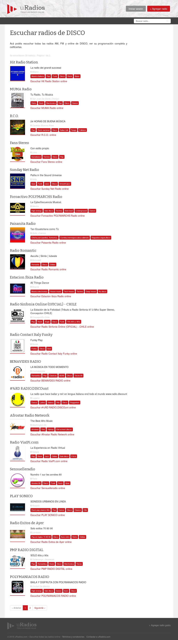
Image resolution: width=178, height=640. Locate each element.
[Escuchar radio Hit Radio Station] (17, 73)
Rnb (43, 429)
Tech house (69, 291)
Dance (75, 103)
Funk (55, 76)
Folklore (82, 130)
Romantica (36, 375)
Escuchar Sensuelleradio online (47, 488)
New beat (69, 210)
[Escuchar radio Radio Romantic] (17, 262)
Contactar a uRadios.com (98, 636)
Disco (62, 76)
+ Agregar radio (158, 8)
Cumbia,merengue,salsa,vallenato (74, 237)
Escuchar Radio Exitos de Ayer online (51, 542)
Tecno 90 (78, 375)
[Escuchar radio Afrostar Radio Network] (17, 426)
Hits (58, 402)
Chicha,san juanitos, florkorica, (44, 237)
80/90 (61, 375)
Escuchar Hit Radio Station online (48, 81)
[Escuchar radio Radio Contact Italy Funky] (17, 346)
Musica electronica (39, 291)
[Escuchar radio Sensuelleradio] (17, 480)
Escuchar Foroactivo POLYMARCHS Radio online (57, 215)
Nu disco (102, 291)
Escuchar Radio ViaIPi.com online (48, 461)
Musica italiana (37, 76)
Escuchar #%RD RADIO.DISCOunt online (53, 407)
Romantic (35, 264)
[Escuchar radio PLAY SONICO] (17, 507)
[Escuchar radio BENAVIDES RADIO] (17, 373)
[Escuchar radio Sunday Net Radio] (17, 181)
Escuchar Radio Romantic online (48, 269)
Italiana (51, 402)
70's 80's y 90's (73, 321)
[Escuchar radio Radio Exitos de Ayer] (17, 534)
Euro (66, 590)
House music (55, 291)
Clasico (78, 509)
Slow (67, 483)
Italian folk (64, 130)
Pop (48, 76)
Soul (33, 183)
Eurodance (36, 156)
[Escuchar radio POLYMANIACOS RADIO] (17, 588)
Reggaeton (74, 402)
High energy (36, 210)
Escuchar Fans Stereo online (46, 161)
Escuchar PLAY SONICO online (47, 515)
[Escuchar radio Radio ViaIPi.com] (17, 453)
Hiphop (51, 429)
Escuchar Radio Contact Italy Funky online (53, 353)
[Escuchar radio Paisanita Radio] (17, 235)
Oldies (52, 264)
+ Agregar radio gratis (160, 625)
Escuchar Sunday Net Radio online (49, 188)
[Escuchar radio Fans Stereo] (17, 154)
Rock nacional (44, 130)
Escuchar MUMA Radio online (46, 108)
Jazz (47, 183)
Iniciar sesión (136, 8)
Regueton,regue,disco (101, 237)
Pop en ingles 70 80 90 (41, 536)
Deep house (91, 291)
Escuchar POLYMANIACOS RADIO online (53, 595)
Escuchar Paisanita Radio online (48, 242)
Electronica (51, 103)
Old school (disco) (64, 429)
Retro (33, 103)
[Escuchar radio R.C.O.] (17, 127)
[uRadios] (26, 8)
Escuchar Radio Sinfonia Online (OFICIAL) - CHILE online (62, 326)
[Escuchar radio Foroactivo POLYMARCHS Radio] (17, 208)
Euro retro (65, 536)
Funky (34, 348)
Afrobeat (35, 429)
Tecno (79, 563)
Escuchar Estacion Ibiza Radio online (50, 296)
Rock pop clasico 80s (40, 509)
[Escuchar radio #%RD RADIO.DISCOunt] (17, 399)
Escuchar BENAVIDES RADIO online (50, 380)
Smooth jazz (65, 183)
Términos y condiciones (73, 636)
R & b (73, 456)
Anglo (47, 321)
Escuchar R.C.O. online (43, 135)
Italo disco (48, 210)
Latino (42, 402)
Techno (46, 156)
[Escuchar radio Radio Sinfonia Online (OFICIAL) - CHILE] (17, 315)
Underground (81, 210)
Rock (69, 76)
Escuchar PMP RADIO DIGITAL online (51, 569)
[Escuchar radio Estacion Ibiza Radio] (17, 288)
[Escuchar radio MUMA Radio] (17, 100)
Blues (77, 76)
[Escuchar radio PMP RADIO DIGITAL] (17, 561)
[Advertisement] (70, 20)
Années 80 (36, 483)
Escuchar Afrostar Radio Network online (52, 434)
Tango (73, 130)
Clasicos (53, 375)
